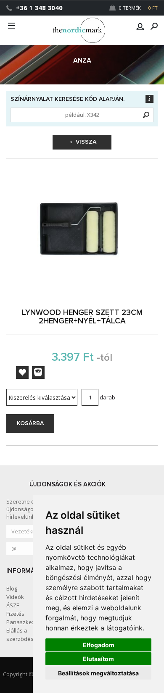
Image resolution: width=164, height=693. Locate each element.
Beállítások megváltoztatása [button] (98, 673)
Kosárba (30, 423)
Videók (15, 597)
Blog (11, 588)
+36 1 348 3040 (39, 7)
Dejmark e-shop (82, 30)
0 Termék (138, 8)
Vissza (85, 142)
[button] (140, 26)
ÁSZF (12, 605)
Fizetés (15, 613)
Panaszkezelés (26, 622)
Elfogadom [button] (98, 644)
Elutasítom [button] (98, 658)
